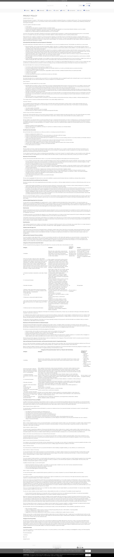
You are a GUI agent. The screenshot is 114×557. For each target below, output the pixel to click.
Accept (88, 550)
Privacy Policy (59, 555)
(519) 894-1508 (64, 0)
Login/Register (88, 3)
